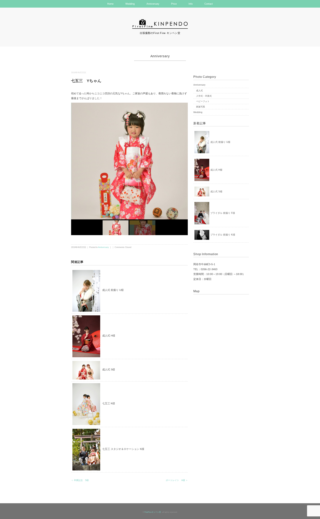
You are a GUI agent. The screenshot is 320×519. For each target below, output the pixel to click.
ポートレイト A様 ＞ (177, 480)
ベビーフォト (202, 101)
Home (110, 3)
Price (174, 3)
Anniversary (152, 3)
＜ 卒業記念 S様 (80, 480)
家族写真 (200, 106)
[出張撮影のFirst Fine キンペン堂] (160, 20)
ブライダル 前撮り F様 (222, 213)
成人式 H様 (108, 335)
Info (191, 3)
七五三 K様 (108, 403)
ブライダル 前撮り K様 (222, 234)
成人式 (199, 90)
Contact (208, 3)
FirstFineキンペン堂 (152, 512)
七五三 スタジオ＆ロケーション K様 (123, 448)
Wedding (130, 3)
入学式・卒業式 (204, 96)
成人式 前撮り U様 (113, 289)
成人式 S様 (108, 369)
